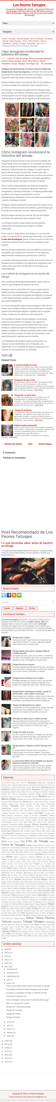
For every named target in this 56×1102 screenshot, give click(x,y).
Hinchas (31, 852)
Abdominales (41, 783)
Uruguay (51, 929)
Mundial (37, 879)
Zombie (46, 936)
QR (2, 904)
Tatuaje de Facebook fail (16, 996)
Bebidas (45, 794)
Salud (3, 911)
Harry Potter (11, 852)
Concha (10, 815)
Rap (10, 904)
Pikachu (32, 897)
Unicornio (43, 929)
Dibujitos (27, 824)
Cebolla (52, 806)
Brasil (11, 802)
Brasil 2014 (18, 802)
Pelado (40, 893)
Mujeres (17, 879)
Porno (44, 899)
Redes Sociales (15, 41)
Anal (39, 787)
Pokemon (25, 900)
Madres (48, 866)
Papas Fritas (10, 891)
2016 (13, 783)
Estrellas (51, 833)
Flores (16, 842)
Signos (37, 913)
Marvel (12, 873)
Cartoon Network (41, 806)
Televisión (11, 925)
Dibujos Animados (40, 824)
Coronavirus (42, 818)
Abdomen (32, 783)
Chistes (37, 811)
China (15, 811)
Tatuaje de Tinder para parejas (18, 1007)
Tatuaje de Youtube (14, 1010)
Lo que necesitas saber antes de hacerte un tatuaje (27, 544)
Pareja (18, 893)
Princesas (12, 902)
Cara (22, 806)
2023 (6, 960)
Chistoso (44, 811)
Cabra (17, 804)
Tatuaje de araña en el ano (23, 732)
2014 (3, 783)
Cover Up (51, 818)
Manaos (30, 868)
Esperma (27, 833)
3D (26, 783)
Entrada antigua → (46, 444)
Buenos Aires (39, 802)
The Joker (51, 925)
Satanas (19, 911)
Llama (16, 864)
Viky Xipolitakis (17, 934)
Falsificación (14, 838)
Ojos (16, 886)
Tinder (22, 927)
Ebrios (23, 829)
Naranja (9, 882)
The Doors (42, 925)
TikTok (17, 927)
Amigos (28, 787)
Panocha (38, 888)
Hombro (9, 854)
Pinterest (52, 897)
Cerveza (31, 808)
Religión (51, 904)
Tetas (32, 925)
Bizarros (43, 796)
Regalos (32, 904)
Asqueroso (5, 792)
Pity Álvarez (12, 900)
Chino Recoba (28, 811)
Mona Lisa (45, 877)
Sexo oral (16, 913)
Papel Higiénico (26, 891)
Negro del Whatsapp (35, 882)
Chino (21, 811)
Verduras (37, 931)
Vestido (52, 931)
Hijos (26, 852)
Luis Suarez (31, 866)
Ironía (53, 857)
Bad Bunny (30, 792)
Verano (31, 931)
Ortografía (41, 886)
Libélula (10, 864)
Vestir (3, 934)
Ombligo (22, 886)
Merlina (10, 875)
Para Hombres (44, 890)
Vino (31, 934)
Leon (39, 862)
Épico (48, 831)
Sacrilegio (42, 908)
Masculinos (28, 873)
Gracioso (32, 850)
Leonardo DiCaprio (48, 862)
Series (53, 911)
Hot (44, 854)
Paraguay (11, 893)
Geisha (46, 848)
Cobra (18, 813)
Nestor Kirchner (49, 882)
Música (44, 879)
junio (9, 983)
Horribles (39, 854)
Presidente (4, 902)
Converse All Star (18, 818)
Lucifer (11, 866)
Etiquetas (19, 608)
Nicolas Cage (11, 884)
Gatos (32, 848)
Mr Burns (9, 879)
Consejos (12, 39)
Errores (3, 833)
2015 (8, 783)
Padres (10, 888)
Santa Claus (11, 911)
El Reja (42, 829)
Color (40, 813)
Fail (3, 838)
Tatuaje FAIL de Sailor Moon (25, 395)
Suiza (3, 918)
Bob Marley (37, 799)
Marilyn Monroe (48, 870)
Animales (45, 787)
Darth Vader (28, 822)
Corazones (33, 818)
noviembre (11, 973)
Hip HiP (37, 852)
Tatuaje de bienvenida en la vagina (26, 705)
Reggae (37, 904)
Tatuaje (15, 43)
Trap (53, 927)
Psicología (37, 902)
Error (53, 831)
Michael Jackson (35, 875)
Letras (3, 864)
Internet (5, 41)
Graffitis (40, 850)
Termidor (27, 925)
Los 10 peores (45, 864)
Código (29, 813)
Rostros (35, 908)
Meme (4, 875)
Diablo (20, 824)
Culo (46, 820)
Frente (48, 845)
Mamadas (23, 868)
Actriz (10, 785)
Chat (37, 808)
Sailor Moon (51, 908)
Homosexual (30, 854)
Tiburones (4, 927)
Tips (38, 43)
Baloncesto (38, 792)
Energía (38, 831)
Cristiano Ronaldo (13, 820)
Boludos (45, 799)
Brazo (25, 801)
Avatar (13, 792)
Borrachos (4, 802)
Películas (46, 893)
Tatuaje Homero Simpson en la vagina (28, 678)
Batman (32, 794)
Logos (36, 864)
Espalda (10, 833)
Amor (34, 787)
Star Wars (26, 915)
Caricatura (29, 806)
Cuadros (28, 820)
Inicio (30, 444)
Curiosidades (6, 822)
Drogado (12, 829)
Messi (16, 875)
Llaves (21, 864)
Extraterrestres (42, 836)
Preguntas (51, 900)
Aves (19, 792)
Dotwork (42, 827)
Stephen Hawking (37, 915)
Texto (36, 924)
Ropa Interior (20, 908)
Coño (26, 818)
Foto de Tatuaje (23, 39)
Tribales (18, 929)
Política (31, 900)
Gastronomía (25, 848)
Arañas (28, 790)
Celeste (15, 808)
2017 (18, 783)
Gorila (26, 850)
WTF (20, 936)
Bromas (31, 802)
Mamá (16, 868)
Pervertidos (5, 897)
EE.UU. (28, 829)
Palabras (23, 888)
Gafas (18, 848)
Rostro (28, 908)
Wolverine (14, 936)
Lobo (26, 864)
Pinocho (45, 897)
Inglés (15, 857)
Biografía (35, 797)
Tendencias (19, 925)
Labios (18, 862)
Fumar (8, 848)
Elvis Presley (25, 831)
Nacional (52, 879)
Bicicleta (29, 797)
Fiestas (10, 842)
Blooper (20, 799)
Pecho (34, 893)
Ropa (12, 908)
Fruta (53, 845)
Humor (9, 857)
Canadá (42, 804)
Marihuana (37, 870)
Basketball (23, 794)
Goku (11, 850)
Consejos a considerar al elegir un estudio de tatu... (27, 993)
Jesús (3, 859)
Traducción (46, 927)
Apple (23, 790)
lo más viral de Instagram (11, 239)
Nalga (3, 882)
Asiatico (52, 790)
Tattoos (43, 41)
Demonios (51, 822)
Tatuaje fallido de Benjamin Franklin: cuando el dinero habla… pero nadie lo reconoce (31, 692)
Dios (16, 827)
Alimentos (22, 787)
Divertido (27, 826)
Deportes (4, 824)
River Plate (47, 906)
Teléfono (4, 925)
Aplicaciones (16, 790)
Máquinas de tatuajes (9, 871)
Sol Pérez (19, 915)
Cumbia (52, 820)
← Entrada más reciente (12, 444)
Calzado (29, 804)
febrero (10, 1032)
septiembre (11, 976)
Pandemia (31, 888)
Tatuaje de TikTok (13, 1017)
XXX (29, 936)
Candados (4, 806)
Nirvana (27, 884)
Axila (23, 792)
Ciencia (12, 813)
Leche (29, 862)
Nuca (12, 886)
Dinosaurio (10, 827)
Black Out (51, 797)
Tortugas (38, 927)
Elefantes (15, 831)
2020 (6, 1041)
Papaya (18, 891)
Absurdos (51, 783)
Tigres (11, 927)
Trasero (4, 929)
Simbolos (43, 913)
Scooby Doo (35, 911)
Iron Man (46, 857)
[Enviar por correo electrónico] (2, 355)
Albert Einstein (28, 785)
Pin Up (38, 897)
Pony (36, 900)
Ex (16, 836)
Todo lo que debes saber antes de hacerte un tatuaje (28, 986)
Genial (52, 848)
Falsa (7, 838)
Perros (34, 895)
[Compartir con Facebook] (10, 355)
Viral (35, 934)
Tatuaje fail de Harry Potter (24, 380)
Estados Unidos (37, 833)
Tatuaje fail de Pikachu (23, 410)
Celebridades (6, 808)
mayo (9, 1022)
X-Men (25, 936)
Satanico (27, 911)
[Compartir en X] (8, 355)
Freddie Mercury (38, 845)
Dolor (37, 827)
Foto (22, 841)
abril (8, 1025)
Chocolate (4, 813)
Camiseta (36, 804)
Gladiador (4, 850)
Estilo (45, 833)
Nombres (34, 884)
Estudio (4, 836)
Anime (52, 787)
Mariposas (5, 873)
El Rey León (50, 829)
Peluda (3, 895)
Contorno (52, 815)
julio (8, 980)
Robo (53, 906)
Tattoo (24, 41)
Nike (17, 884)
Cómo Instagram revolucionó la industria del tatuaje (22, 53)
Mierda (4, 877)
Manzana (51, 868)
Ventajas (25, 931)
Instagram (49, 39)
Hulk (3, 857)
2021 (6, 967)
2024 (6, 956)
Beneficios (4, 797)
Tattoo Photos (33, 41)
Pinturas (4, 900)
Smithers (13, 915)
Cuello (34, 820)
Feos (4, 841)
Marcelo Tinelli (28, 871)
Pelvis (9, 895)
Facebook (51, 836)
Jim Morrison (12, 859)
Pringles (19, 902)
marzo (9, 1029)
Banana (45, 792)
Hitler (3, 854)
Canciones (50, 804)
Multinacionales (27, 879)
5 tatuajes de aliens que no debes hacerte (29, 719)
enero (9, 1036)
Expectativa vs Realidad (26, 836)
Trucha (24, 929)
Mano (45, 868)
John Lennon (31, 859)
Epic (43, 831)
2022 (6, 963)
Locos (31, 864)
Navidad (16, 882)
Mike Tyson (11, 877)
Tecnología (31, 43)
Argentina (36, 789)
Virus (45, 934)
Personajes (42, 895)
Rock (3, 908)
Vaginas (13, 931)
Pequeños (28, 895)
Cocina (23, 813)
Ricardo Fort (25, 906)
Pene (14, 895)
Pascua (29, 893)
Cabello (4, 804)
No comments (46, 64)
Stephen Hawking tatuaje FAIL (25, 425)
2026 (6, 949)
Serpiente (4, 913)
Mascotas (19, 873)
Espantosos (18, 833)
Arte (41, 790)
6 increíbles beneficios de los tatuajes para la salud (27, 989)
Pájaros (16, 888)
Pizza (19, 900)
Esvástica (11, 836)
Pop (40, 900)
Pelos (52, 893)
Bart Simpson (13, 794)
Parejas (23, 893)
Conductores (18, 815)
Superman (9, 918)
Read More (41, 375)
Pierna (26, 897)
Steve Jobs (47, 915)
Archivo (32, 608)
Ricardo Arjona (14, 906)
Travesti (11, 929)
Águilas (15, 785)
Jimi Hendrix (21, 859)
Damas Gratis (18, 822)
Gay (42, 848)
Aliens (14, 787)
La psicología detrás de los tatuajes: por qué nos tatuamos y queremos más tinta (32, 762)
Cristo (22, 820)
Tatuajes (22, 43)
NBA (26, 882)
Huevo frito (50, 854)
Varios (19, 931)
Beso (23, 797)
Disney (20, 827)
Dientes (52, 824)
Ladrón (23, 862)
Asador (46, 790)
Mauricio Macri (39, 873)
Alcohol (35, 785)
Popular (7, 608)
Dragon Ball (50, 827)
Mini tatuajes (20, 877)
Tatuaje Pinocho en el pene (23, 664)
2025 (6, 953)
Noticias (41, 884)
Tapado (22, 918)
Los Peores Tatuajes (29, 5)
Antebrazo (5, 789)
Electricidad (5, 831)
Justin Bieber (46, 859)
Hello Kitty (20, 852)
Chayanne (44, 808)
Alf (40, 785)
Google (16, 850)
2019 (6, 1044)
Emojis (33, 831)
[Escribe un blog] (5, 355)
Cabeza (11, 804)
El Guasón (35, 829)
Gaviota (37, 848)
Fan (35, 838)
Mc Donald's (50, 873)
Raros (14, 904)
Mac (42, 866)
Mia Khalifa (23, 875)
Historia (44, 852)
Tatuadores (6, 43)
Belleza (52, 794)
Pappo (35, 891)
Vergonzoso (45, 931)
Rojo (7, 908)
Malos (9, 868)
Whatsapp (51, 934)
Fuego (3, 848)
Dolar (33, 827)
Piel (14, 897)
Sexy (23, 913)
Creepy (3, 820)
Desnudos (13, 824)
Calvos (22, 804)
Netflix (3, 884)
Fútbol (13, 848)
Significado (30, 913)
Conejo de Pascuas (31, 815)
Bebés (38, 794)
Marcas (19, 871)
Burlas (46, 802)
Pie (11, 897)
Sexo (10, 913)
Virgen (40, 934)
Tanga (15, 918)
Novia (8, 886)
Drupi (18, 829)
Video (8, 933)
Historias (51, 852)
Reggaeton (43, 904)
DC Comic (37, 822)
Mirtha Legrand (30, 877)
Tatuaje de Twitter (13, 1014)
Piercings (19, 897)
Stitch (53, 915)
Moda (38, 877)
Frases (29, 845)
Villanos (26, 934)
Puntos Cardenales (48, 902)
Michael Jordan (49, 875)
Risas (40, 906)
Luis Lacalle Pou (21, 866)
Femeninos (50, 838)
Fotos (52, 841)
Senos (47, 911)
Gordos (21, 850)
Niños (22, 884)
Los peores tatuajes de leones (25, 365)
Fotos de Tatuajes (37, 39)
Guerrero (46, 850)
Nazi (22, 882)
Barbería (52, 792)
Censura (23, 808)
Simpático (51, 913)
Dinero (3, 827)
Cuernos (40, 820)
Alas (21, 785)
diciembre (11, 969)
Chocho (52, 811)
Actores (4, 785)
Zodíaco (40, 936)
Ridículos (33, 906)
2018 (22, 783)
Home (4, 39)
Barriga (4, 794)
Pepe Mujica (20, 895)
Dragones (5, 829)
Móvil (3, 879)
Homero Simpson (19, 854)
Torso (32, 927)
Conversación (6, 818)
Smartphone (5, 915)
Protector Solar (27, 902)
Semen (42, 911)
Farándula (41, 838)
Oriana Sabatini (31, 886)
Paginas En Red (21, 1097)
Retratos (4, 906)
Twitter (36, 929)
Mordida (52, 877)
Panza (44, 888)
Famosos (29, 838)
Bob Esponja (28, 799)
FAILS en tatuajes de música (17, 1003)
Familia (22, 838)
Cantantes (14, 806)
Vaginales (5, 931)
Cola (35, 813)
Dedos (45, 822)
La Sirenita (11, 862)
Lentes (34, 862)
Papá (48, 888)
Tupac (30, 929)
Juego (39, 859)
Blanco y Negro (9, 799)
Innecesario (23, 857)
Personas (51, 895)
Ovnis (48, 886)
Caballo (52, 802)
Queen (6, 904)
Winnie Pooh (5, 936)
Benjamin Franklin (15, 797)
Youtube (34, 936)
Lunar (39, 866)
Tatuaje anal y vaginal (21, 637)
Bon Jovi (52, 799)
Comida (47, 813)
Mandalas (37, 868)
